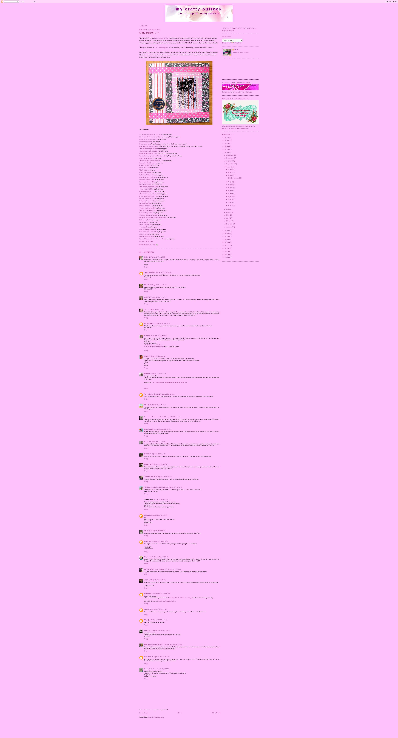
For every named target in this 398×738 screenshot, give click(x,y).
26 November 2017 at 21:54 (159, 669)
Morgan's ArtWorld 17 (146, 198)
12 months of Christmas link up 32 (150, 134)
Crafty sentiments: (145, 172)
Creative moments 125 (146, 191)
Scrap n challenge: (145, 224)
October (229, 161)
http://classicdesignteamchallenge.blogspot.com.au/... (170, 382)
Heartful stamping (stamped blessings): (152, 156)
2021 (226, 140)
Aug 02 (230, 202)
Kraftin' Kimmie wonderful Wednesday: (152, 239)
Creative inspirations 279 (147, 232)
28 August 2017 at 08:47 (172, 417)
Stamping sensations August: (148, 151)
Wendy (146, 404)
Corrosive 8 (143, 227)
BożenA (147, 669)
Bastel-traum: (143, 222)
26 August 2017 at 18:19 (163, 272)
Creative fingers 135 (146, 213)
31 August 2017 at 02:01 (159, 530)
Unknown (147, 541)
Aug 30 (230, 172)
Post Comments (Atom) (156, 717)
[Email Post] (157, 244)
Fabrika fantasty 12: (145, 205)
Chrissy (147, 373)
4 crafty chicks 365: (145, 165)
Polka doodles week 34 (147, 201)
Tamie (146, 580)
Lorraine (147, 630)
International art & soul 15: (148, 163)
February (229, 224)
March (228, 221)
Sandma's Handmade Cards (154, 417)
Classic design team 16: (147, 208)
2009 (226, 251)
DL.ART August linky (146, 241)
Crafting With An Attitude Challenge (180, 598)
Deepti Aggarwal (150, 429)
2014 (226, 236)
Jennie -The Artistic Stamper (154, 569)
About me (144, 25)
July (227, 209)
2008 (226, 254)
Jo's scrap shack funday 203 (148, 196)
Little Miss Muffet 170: (146, 175)
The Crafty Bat (149, 272)
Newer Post (143, 713)
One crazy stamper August (148, 146)
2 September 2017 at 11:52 (161, 593)
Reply (146, 267)
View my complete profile (240, 52)
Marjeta (147, 285)
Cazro (146, 441)
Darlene (147, 335)
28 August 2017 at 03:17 (158, 404)
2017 (226, 152)
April (228, 218)
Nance (146, 454)
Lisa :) (146, 620)
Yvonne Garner (149, 476)
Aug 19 (230, 184)
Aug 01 (230, 205)
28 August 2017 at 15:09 (157, 441)
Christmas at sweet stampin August (150, 137)
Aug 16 (230, 187)
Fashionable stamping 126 (148, 153)
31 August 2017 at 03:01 (160, 541)
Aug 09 (230, 196)
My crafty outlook (199, 9)
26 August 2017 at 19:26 (158, 285)
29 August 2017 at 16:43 (160, 464)
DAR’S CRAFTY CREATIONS (154, 346)
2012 (226, 242)
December (230, 155)
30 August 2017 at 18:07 (162, 499)
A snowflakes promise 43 (147, 229)
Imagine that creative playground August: (152, 217)
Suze (146, 609)
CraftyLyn (147, 464)
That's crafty (143, 170)
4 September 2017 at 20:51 (157, 609)
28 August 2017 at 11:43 (164, 429)
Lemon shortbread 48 (146, 182)
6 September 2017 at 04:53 (158, 620)
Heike (146, 257)
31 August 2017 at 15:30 (173, 569)
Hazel (148, 244)
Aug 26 (230, 175)
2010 (226, 248)
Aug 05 (230, 199)
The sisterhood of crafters (147, 194)
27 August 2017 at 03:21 (158, 297)
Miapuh (147, 515)
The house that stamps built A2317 (150, 160)
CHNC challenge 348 (161, 38)
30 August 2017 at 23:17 (158, 515)
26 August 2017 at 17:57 (157, 257)
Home (180, 713)
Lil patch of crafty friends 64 (148, 177)
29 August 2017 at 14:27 (157, 454)
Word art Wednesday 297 (147, 210)
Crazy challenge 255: (146, 158)
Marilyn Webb (149, 323)
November (230, 158)
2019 (226, 146)
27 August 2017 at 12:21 (163, 323)
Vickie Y (147, 530)
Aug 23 (230, 182)
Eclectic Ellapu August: (146, 236)
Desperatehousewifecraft (153, 644)
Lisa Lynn (147, 557)
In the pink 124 (144, 167)
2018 (226, 149)
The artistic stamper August (148, 148)
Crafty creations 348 (146, 189)
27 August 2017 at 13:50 (159, 335)
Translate (238, 43)
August (228, 167)
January (229, 227)
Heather (147, 297)
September (230, 164)
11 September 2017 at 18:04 (160, 630)
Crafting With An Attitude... (167, 601)
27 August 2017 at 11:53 (156, 309)
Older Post (215, 713)
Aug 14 (230, 193)
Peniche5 (147, 657)
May (228, 215)
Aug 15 (230, 190)
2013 (226, 239)
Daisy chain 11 (144, 234)
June (228, 212)
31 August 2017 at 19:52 (157, 580)
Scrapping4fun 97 (145, 203)
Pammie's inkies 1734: (146, 179)
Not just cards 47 (144, 220)
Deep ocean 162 (144, 144)
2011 (226, 245)
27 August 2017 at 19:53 (167, 394)
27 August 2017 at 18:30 (158, 373)
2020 (226, 143)
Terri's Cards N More (151, 394)
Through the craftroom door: (148, 186)
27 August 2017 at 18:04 (157, 356)
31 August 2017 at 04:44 (160, 557)
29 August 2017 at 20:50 (163, 476)
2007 (226, 257)
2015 (226, 233)
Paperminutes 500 (145, 184)
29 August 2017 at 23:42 (174, 487)
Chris (146, 356)
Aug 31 (230, 169)
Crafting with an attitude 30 (148, 215)
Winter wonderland (145, 141)
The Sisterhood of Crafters (153, 345)
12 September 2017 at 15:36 (172, 644)
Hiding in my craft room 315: (148, 139)
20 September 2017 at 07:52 (161, 657)
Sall (145, 309)
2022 (226, 137)
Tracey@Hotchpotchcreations (155, 487)
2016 (226, 230)
